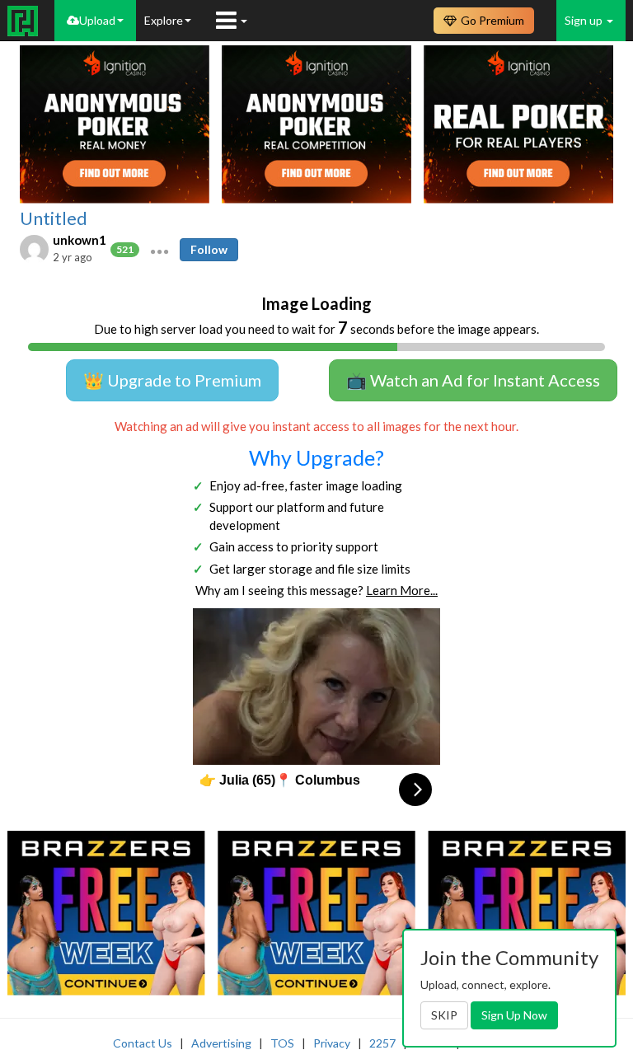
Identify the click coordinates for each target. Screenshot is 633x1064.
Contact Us (142, 1043)
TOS (282, 1043)
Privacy (331, 1043)
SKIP (444, 1015)
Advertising (221, 1043)
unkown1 (79, 239)
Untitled (53, 218)
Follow (208, 249)
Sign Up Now (514, 1015)
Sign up (585, 20)
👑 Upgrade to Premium (172, 380)
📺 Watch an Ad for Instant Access (473, 380)
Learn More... (402, 590)
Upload (97, 20)
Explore (163, 20)
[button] (159, 250)
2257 (382, 1043)
